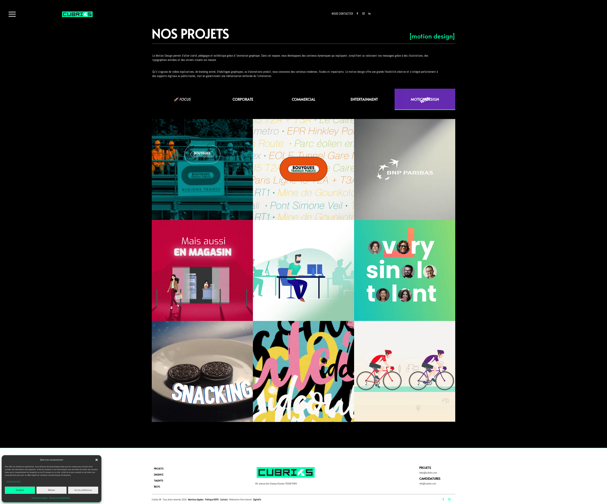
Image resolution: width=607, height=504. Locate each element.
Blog (157, 486)
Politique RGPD (212, 499)
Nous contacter (342, 14)
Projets (158, 468)
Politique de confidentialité (59, 497)
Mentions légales (195, 499)
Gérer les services (13, 481)
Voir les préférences (83, 490)
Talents (158, 480)
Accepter (20, 490)
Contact (224, 499)
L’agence (158, 474)
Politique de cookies (39, 497)
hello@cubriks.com (428, 472)
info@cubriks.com (427, 483)
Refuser (51, 490)
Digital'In (257, 499)
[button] (96, 459)
